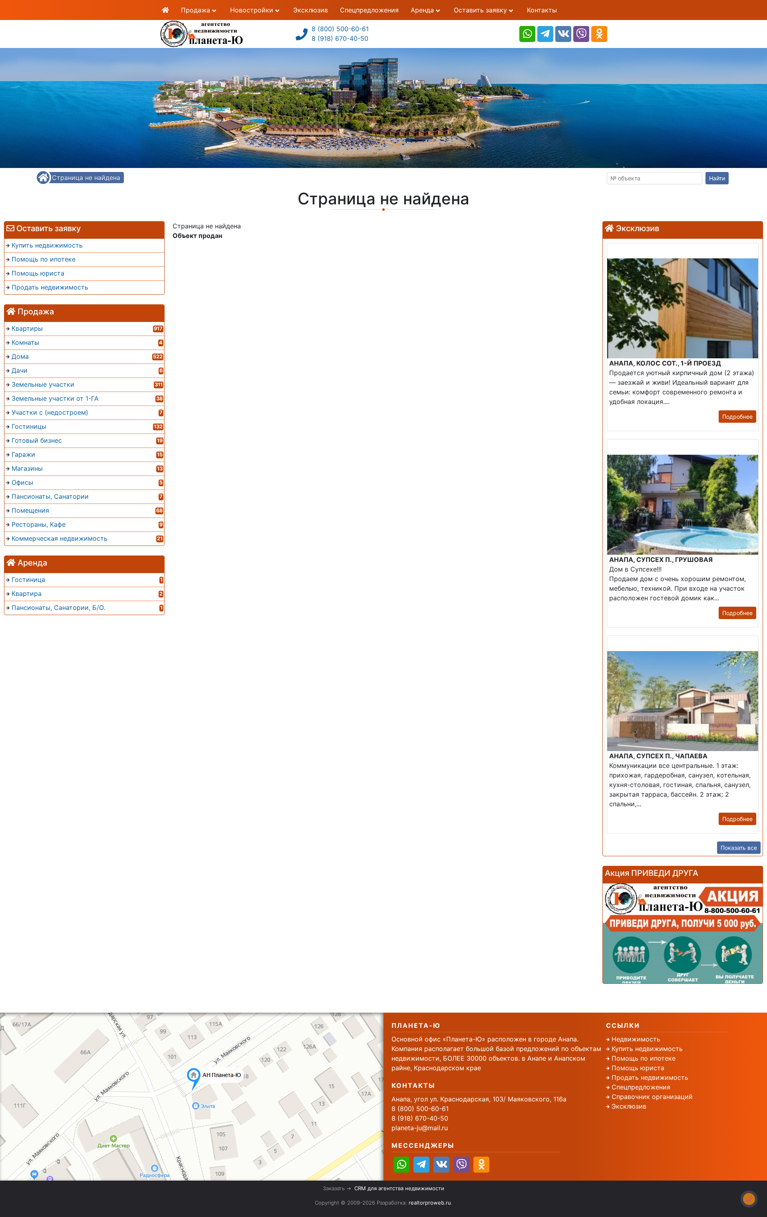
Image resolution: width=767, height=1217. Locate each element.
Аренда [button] (423, 10)
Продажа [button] (196, 10)
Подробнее (737, 416)
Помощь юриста (638, 1068)
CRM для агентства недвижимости (399, 1188)
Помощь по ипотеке (644, 1058)
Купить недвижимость (647, 1049)
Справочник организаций (652, 1097)
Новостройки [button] (252, 10)
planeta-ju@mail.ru (419, 1128)
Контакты (542, 10)
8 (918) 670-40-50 (340, 38)
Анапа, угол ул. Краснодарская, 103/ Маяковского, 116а (478, 1099)
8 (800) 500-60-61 (340, 29)
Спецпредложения (369, 10)
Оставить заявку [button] (481, 10)
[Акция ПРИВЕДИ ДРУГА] (683, 933)
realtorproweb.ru (430, 1202)
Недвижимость (636, 1039)
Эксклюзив (310, 10)
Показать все (739, 847)
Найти (717, 178)
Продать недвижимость (650, 1077)
